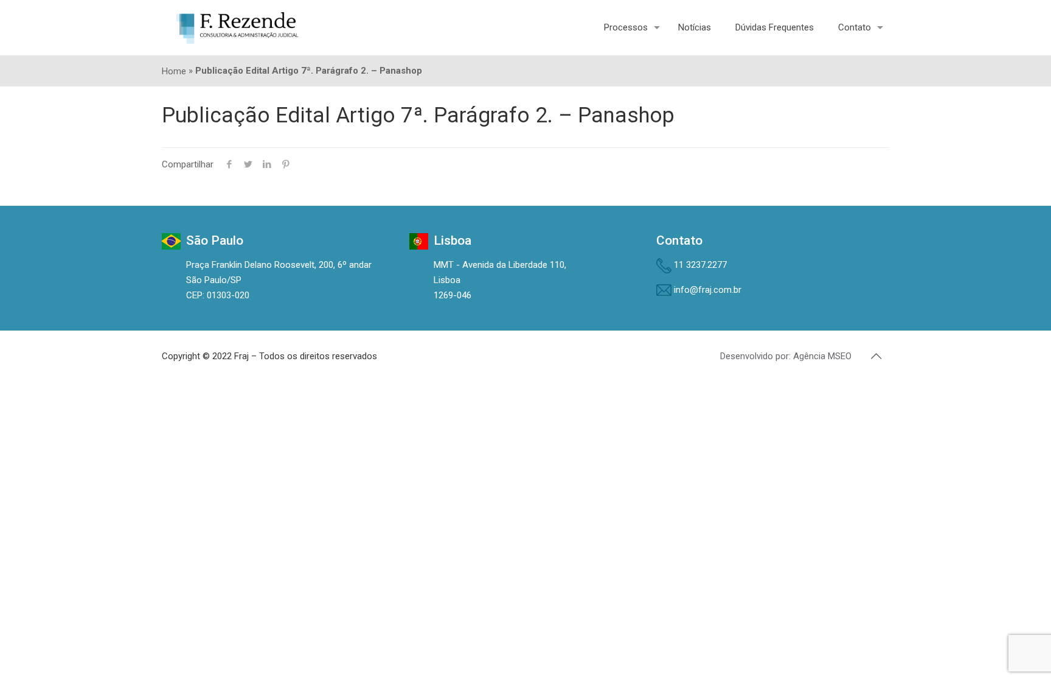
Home (174, 71)
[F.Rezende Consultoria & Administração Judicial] (237, 27)
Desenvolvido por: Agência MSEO (786, 356)
